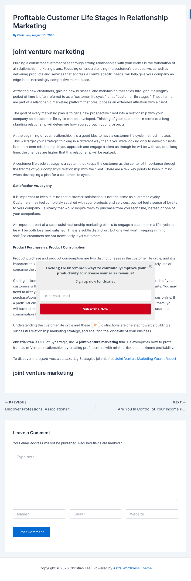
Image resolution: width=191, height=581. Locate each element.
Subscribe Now (96, 309)
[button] (95, 270)
